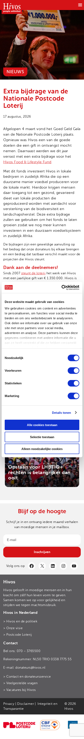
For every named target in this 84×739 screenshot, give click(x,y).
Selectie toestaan (42, 437)
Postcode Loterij (19, 635)
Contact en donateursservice (28, 676)
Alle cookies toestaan (42, 425)
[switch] (73, 370)
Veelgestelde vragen (22, 683)
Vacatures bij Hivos (21, 690)
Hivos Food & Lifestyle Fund (27, 162)
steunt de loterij (33, 273)
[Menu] (80, 5)
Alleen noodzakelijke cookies (42, 449)
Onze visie (14, 628)
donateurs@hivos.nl (30, 667)
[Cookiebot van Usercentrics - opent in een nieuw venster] (61, 287)
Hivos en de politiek (21, 621)
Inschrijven (42, 552)
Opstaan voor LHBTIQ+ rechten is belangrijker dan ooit (39, 472)
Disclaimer (25, 704)
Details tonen (61, 412)
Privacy (8, 704)
